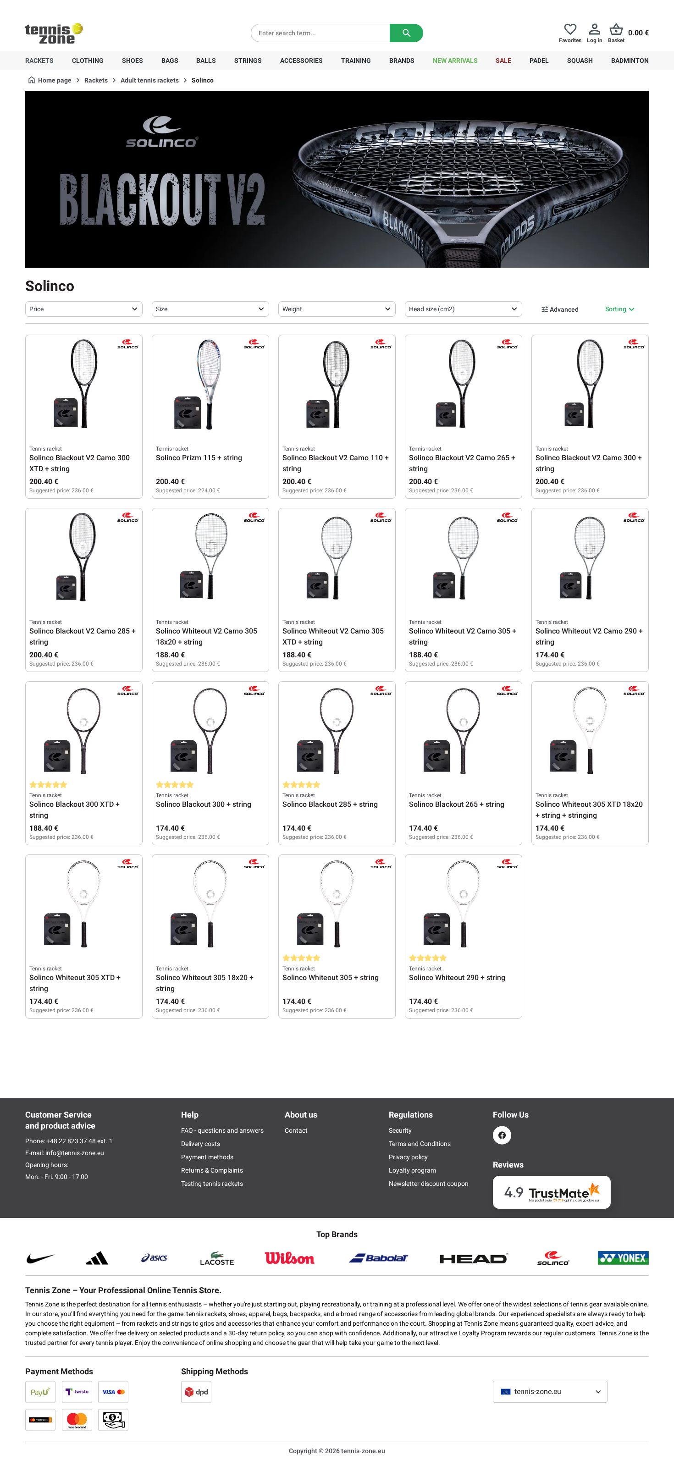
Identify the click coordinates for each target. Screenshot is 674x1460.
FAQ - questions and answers (222, 1130)
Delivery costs (200, 1143)
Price (36, 309)
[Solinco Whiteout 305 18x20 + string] (210, 904)
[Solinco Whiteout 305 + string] (337, 904)
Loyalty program (412, 1170)
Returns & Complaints (212, 1170)
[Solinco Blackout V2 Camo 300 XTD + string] (84, 384)
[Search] (406, 33)
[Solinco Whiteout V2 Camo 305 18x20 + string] (210, 558)
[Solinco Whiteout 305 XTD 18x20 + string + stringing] (590, 731)
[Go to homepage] (54, 33)
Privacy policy (408, 1157)
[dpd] (196, 1392)
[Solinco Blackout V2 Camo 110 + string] (337, 384)
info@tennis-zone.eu (74, 1153)
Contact (296, 1130)
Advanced (564, 309)
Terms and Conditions (420, 1143)
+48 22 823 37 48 (75, 7)
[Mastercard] (77, 1420)
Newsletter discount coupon (429, 1183)
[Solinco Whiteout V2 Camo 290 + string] (590, 558)
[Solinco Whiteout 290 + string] (463, 904)
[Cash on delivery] (113, 1420)
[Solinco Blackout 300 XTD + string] (84, 731)
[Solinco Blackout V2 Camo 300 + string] (590, 384)
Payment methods (207, 1157)
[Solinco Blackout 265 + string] (463, 731)
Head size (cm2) (432, 309)
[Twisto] (77, 1392)
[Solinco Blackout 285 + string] (337, 731)
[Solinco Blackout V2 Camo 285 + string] (84, 558)
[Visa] (113, 1392)
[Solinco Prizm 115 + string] (210, 384)
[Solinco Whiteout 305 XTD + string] (84, 904)
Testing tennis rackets (212, 1183)
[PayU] (40, 1392)
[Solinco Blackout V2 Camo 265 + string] (463, 384)
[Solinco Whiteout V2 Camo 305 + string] (463, 558)
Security (400, 1130)
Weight (292, 309)
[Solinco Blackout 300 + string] (210, 731)
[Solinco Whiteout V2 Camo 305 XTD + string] (337, 558)
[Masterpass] (40, 1420)
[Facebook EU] (502, 1135)
